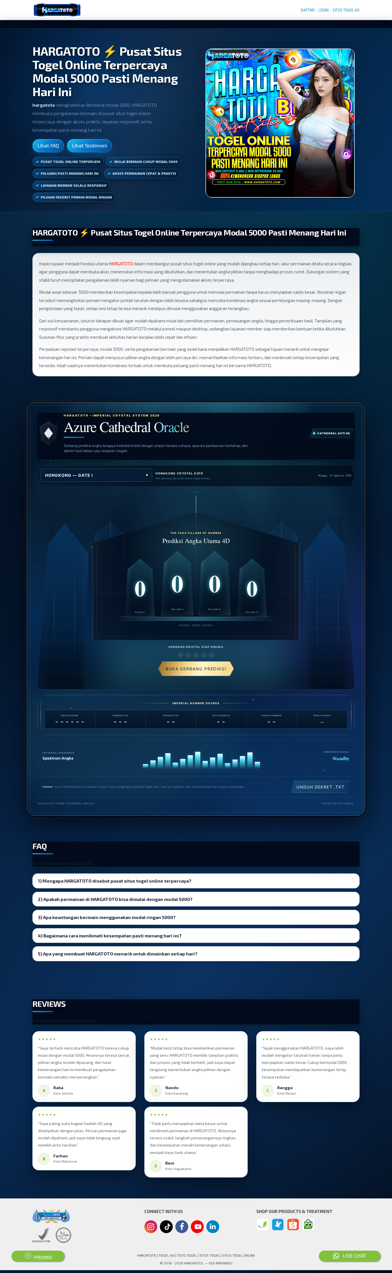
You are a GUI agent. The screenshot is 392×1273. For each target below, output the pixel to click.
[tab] (196, 881)
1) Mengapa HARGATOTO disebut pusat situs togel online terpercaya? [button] (114, 880)
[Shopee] (293, 1224)
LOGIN (324, 10)
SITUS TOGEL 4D (346, 10)
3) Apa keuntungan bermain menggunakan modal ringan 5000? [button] (107, 917)
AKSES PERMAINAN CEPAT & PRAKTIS (144, 173)
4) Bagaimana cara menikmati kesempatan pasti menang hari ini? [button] (110, 935)
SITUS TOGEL (209, 1255)
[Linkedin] (213, 1226)
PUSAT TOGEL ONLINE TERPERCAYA (70, 161)
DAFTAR (308, 10)
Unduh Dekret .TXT (320, 787)
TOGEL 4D (166, 1255)
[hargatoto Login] (262, 1224)
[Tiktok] (166, 1229)
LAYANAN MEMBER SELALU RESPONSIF (74, 185)
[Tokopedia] (308, 1224)
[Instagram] (151, 1227)
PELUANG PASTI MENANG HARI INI (70, 173)
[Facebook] (182, 1227)
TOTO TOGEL (187, 1255)
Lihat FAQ (48, 145)
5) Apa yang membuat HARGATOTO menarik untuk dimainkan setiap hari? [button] (117, 953)
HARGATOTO (121, 263)
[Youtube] (197, 1228)
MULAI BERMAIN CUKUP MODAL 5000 (146, 161)
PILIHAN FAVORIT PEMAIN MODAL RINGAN (76, 197)
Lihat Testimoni (89, 145)
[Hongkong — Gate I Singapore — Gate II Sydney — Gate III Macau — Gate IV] (96, 475)
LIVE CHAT (352, 1255)
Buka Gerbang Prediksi (196, 668)
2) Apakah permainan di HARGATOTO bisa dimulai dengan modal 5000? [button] (115, 899)
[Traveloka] (278, 1224)
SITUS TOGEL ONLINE (238, 1255)
